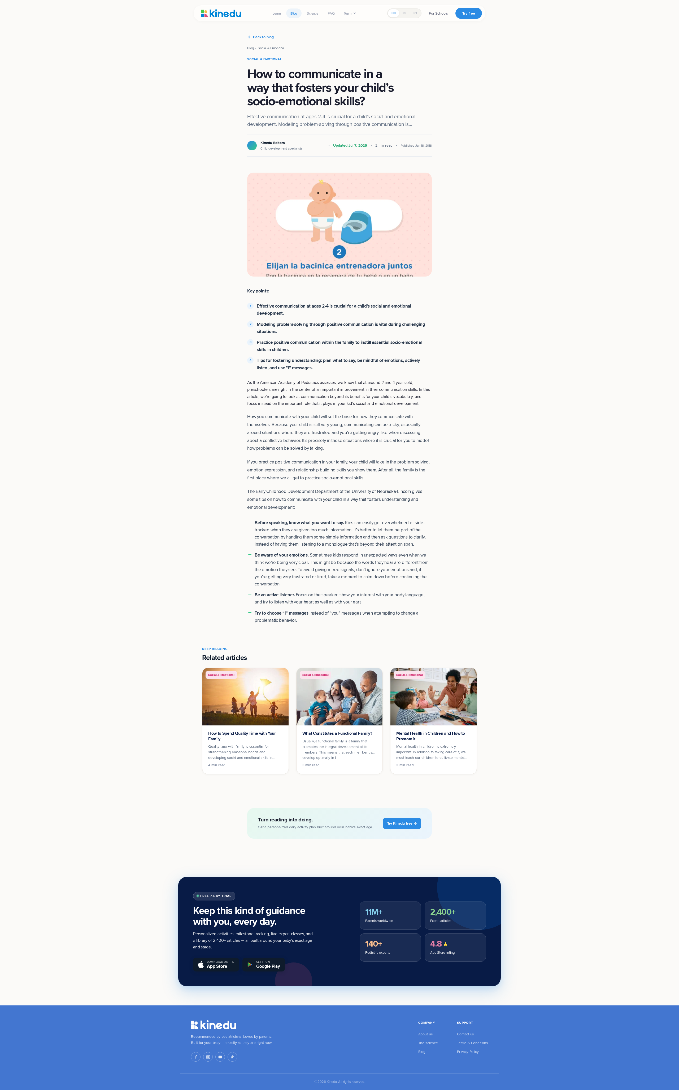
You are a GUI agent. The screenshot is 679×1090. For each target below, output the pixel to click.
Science (312, 13)
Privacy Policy (468, 1051)
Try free (468, 13)
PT (415, 13)
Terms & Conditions (472, 1042)
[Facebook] (196, 1057)
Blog (293, 13)
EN (393, 13)
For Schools (438, 13)
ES (404, 13)
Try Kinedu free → (402, 823)
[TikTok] (232, 1057)
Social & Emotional (271, 48)
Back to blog (263, 37)
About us (425, 1034)
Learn (277, 13)
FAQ (331, 13)
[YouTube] (220, 1057)
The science (428, 1042)
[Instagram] (208, 1057)
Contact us (465, 1034)
